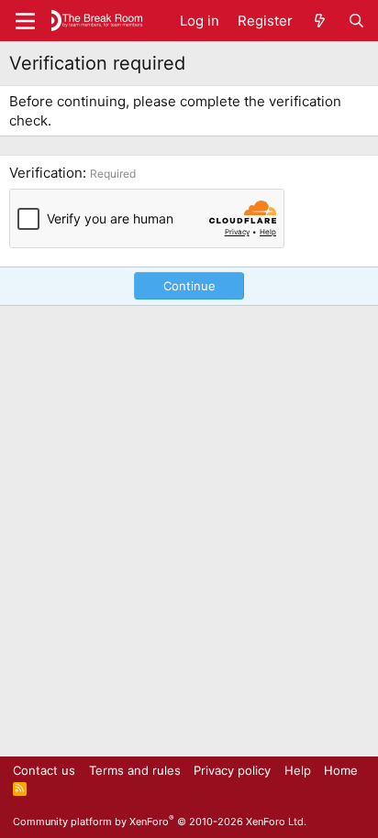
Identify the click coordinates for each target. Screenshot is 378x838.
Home (341, 770)
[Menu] (25, 21)
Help (297, 770)
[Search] (356, 21)
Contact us (44, 770)
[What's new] (320, 21)
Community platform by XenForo (159, 821)
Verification (46, 172)
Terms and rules (135, 770)
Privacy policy (232, 770)
